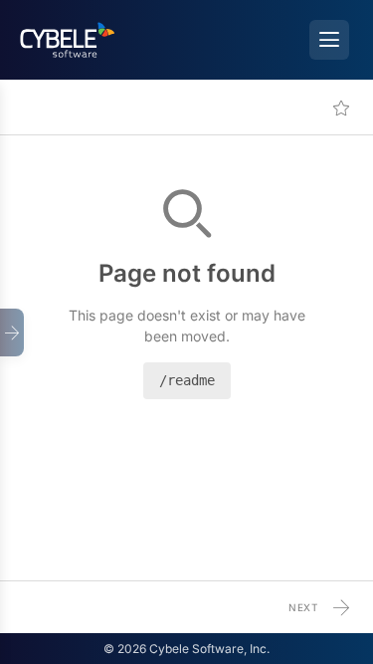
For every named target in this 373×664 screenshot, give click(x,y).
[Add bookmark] (341, 107)
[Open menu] (329, 40)
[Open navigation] (12, 332)
